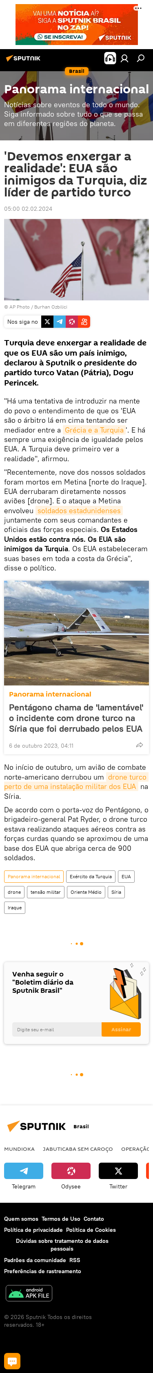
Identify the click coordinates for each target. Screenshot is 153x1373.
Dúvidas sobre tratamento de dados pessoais (62, 1244)
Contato (94, 1218)
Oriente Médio (86, 892)
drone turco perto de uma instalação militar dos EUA (76, 781)
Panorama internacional (50, 694)
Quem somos (21, 1218)
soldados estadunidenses (79, 510)
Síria (116, 892)
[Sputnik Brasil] (24, 61)
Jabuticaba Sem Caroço (78, 1148)
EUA (126, 876)
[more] (139, 745)
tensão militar (46, 892)
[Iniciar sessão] (124, 58)
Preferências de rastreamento (42, 1271)
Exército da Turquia (91, 876)
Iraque (15, 907)
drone (14, 892)
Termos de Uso (61, 1218)
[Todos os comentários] (12, 1361)
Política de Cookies (91, 1229)
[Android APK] (29, 1294)
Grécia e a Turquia (94, 430)
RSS (74, 1260)
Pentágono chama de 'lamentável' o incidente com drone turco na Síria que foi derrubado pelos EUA (76, 718)
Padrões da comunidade (35, 1260)
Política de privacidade (33, 1229)
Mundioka (19, 1148)
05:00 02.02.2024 (28, 208)
